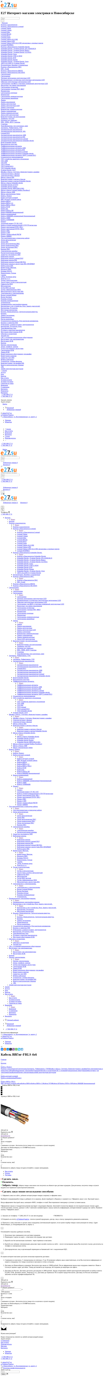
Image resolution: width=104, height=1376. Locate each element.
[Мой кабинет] (2, 485)
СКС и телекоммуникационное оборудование (71, 1070)
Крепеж (15, 1072)
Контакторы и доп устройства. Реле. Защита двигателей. (36, 908)
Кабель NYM (47, 1083)
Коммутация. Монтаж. (25, 854)
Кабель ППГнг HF (66, 1083)
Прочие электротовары (21, 961)
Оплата (7, 1173)
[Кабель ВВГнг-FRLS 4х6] (15, 1128)
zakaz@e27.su (7, 413)
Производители (6, 1344)
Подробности (5, 1136)
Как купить (13, 998)
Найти (3, 1374)
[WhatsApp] (16, 1049)
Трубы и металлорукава (25, 871)
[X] (10, 1049)
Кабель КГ (56, 1083)
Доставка (8, 1175)
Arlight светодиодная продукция (45, 1072)
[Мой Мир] (7, 1049)
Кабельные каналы (23, 839)
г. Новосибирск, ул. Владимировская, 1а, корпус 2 (19, 417)
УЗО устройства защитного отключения (31, 701)
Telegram (8, 420)
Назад (13, 519)
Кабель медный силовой (25, 758)
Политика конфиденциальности (14, 1368)
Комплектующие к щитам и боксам (29, 729)
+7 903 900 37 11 (7, 394)
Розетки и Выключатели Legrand (28, 532)
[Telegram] (22, 1049)
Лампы (19, 624)
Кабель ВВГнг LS (37, 1083)
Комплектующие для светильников (29, 644)
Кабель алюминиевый (24, 779)
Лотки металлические (24, 816)
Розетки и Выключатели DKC (27, 580)
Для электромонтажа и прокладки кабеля (27, 810)
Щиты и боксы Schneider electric (28, 736)
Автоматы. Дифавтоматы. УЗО (24, 659)
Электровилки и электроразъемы (28, 887)
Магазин (4, 1346)
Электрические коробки (25, 830)
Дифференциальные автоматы (27, 685)
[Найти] (2, 20)
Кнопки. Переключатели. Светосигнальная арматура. (35, 917)
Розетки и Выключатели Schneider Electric (31, 556)
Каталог (12, 521)
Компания (12, 1009)
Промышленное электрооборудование (26, 902)
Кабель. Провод (18, 753)
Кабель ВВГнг (26, 1083)
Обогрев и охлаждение (21, 942)
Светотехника (18, 591)
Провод (19, 790)
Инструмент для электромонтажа (24, 952)
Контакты (4, 1348)
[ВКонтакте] (2, 1049)
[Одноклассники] (5, 1049)
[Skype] (19, 1049)
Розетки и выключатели (21, 527)
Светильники (21, 597)
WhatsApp (8, 422)
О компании (5, 1340)
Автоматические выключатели (27, 665)
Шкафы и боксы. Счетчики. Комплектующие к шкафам (32, 718)
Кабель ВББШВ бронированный (83, 1083)
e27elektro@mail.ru (7, 415)
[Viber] (13, 1049)
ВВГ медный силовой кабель (11, 1083)
